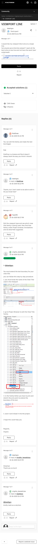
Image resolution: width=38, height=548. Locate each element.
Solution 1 (7, 93)
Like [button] (18, 71)
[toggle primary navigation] (3, 2)
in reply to (16, 181)
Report (19, 75)
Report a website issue (26, 542)
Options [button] (33, 24)
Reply (19, 66)
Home (3, 16)
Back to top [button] (4, 541)
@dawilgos (9, 265)
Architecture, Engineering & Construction (18, 16)
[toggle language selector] (28, 2)
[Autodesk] (10, 2)
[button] (36, 30)
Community (5, 11)
